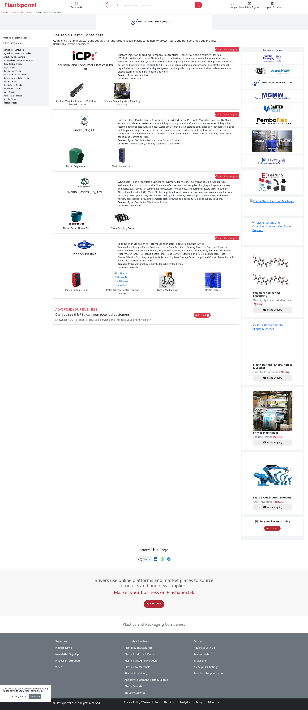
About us (169, 702)
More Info (154, 604)
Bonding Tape (10, 99)
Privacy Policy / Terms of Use (141, 702)
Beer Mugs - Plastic (12, 88)
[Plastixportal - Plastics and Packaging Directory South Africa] (27, 5)
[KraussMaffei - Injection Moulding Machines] (272, 70)
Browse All (200, 660)
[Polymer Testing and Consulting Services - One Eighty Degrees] (272, 231)
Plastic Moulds (133, 686)
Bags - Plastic (9, 67)
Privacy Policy (19, 696)
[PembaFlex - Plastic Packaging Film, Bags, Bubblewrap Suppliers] (272, 121)
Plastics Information (67, 660)
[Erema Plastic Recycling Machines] (272, 206)
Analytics (185, 702)
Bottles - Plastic (10, 102)
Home (5, 12)
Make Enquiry (274, 309)
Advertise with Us (204, 647)
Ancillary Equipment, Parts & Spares (146, 680)
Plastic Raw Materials (137, 667)
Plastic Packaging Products (140, 660)
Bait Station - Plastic (12, 71)
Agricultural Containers (14, 49)
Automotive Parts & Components (18, 60)
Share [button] (146, 559)
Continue (35, 696)
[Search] (198, 5)
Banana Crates (10, 81)
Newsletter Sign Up (67, 654)
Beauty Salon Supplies (13, 85)
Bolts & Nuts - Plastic (13, 95)
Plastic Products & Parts (23, 12)
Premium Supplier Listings (210, 673)
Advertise (213, 702)
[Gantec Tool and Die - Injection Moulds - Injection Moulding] (272, 108)
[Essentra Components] (272, 182)
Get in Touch (272, 528)
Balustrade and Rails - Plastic (16, 78)
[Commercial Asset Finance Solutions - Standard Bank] (272, 141)
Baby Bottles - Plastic (13, 64)
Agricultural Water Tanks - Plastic (18, 53)
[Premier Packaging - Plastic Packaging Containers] (272, 58)
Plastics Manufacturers (138, 647)
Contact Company (225, 49)
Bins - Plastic (9, 92)
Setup (199, 702)
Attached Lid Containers (14, 57)
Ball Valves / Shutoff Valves (15, 74)
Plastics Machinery (135, 673)
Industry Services (134, 692)
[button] (78, 5)
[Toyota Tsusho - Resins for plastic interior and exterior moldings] (272, 83)
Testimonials (201, 654)
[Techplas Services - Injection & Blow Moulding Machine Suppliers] (272, 161)
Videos (59, 667)
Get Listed (201, 315)
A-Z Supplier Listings (206, 667)
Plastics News (63, 647)
